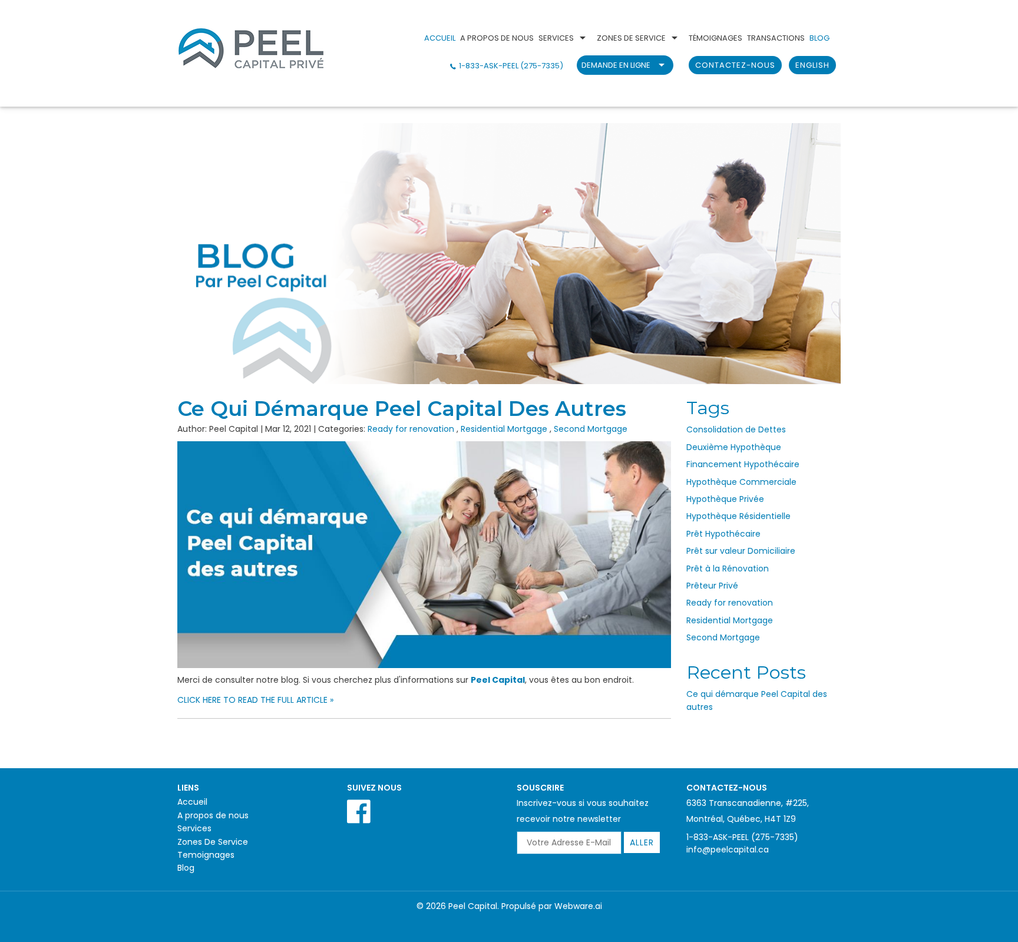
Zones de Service (631, 38)
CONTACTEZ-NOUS (735, 65)
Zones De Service (212, 842)
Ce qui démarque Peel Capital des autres (401, 408)
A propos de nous (213, 815)
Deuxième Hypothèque (733, 447)
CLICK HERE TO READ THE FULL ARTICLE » (255, 700)
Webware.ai (578, 906)
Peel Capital (498, 680)
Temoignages (205, 855)
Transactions (776, 38)
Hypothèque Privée (725, 499)
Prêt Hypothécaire (723, 534)
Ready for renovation (411, 429)
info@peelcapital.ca (727, 849)
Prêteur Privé (712, 585)
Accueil (439, 38)
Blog (185, 868)
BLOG (819, 38)
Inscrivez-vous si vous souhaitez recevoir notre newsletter (583, 811)
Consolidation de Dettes (736, 429)
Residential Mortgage (504, 429)
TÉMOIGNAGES (715, 38)
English (812, 65)
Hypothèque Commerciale (741, 482)
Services (194, 828)
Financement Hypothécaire (742, 464)
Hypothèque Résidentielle (738, 516)
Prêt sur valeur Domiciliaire (740, 551)
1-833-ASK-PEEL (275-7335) (511, 65)
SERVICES (556, 38)
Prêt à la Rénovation (727, 568)
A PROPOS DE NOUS (497, 38)
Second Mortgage (590, 429)
